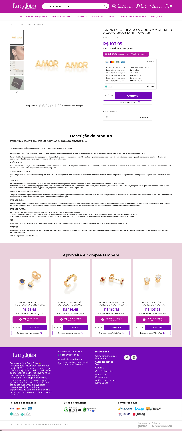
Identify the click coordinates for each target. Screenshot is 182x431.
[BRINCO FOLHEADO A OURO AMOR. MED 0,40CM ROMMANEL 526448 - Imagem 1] (16, 37)
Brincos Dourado (35, 24)
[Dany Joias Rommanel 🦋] (24, 6)
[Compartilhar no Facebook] (39, 105)
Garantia (99, 367)
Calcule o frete (110, 112)
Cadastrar (156, 7)
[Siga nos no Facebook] (127, 357)
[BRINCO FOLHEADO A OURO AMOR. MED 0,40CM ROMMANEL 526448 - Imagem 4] (17, 83)
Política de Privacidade (101, 375)
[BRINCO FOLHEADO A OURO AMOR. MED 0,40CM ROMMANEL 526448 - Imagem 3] (17, 68)
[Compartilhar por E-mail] (51, 105)
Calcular (144, 117)
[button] (17, 37)
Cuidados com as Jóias (104, 363)
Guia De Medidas (104, 371)
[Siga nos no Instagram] (134, 357)
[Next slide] (17, 92)
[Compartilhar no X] (47, 105)
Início (12, 24)
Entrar (144, 7)
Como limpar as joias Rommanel (105, 357)
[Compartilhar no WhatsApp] (43, 105)
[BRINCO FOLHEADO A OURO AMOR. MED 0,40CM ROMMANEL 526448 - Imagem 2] (17, 53)
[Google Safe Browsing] (89, 410)
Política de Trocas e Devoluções (105, 381)
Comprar (133, 95)
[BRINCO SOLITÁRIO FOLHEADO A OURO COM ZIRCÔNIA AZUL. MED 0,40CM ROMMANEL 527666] (29, 297)
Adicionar (34, 327)
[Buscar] (105, 6)
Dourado (21, 24)
